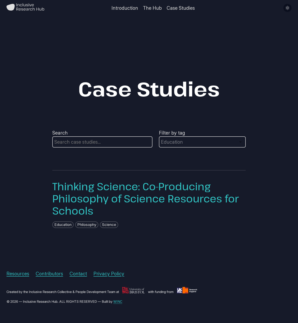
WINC (117, 301)
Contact (78, 274)
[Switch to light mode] (287, 8)
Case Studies (181, 8)
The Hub (152, 8)
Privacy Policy (108, 274)
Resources (17, 274)
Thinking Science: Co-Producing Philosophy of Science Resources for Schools (145, 198)
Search (60, 133)
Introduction (124, 8)
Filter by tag (172, 133)
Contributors (49, 274)
